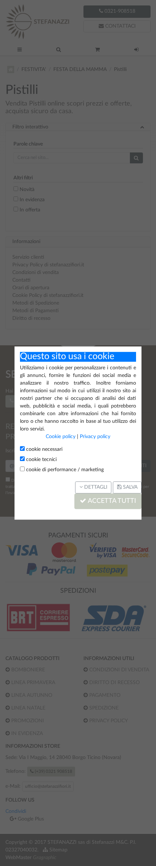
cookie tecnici (41, 459)
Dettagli (95, 487)
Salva (129, 487)
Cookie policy (60, 436)
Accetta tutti (111, 501)
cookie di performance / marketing (64, 469)
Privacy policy (95, 436)
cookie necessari (43, 449)
